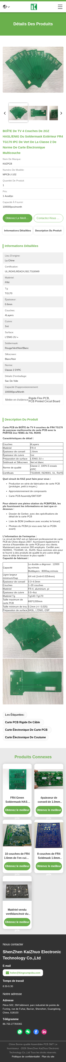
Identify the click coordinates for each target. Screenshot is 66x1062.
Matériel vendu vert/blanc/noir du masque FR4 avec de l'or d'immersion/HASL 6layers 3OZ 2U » (17, 912)
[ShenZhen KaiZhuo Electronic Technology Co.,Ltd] (33, 7)
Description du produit (48, 230)
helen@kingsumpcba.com (25, 972)
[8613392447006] (20, 1032)
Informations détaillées (17, 230)
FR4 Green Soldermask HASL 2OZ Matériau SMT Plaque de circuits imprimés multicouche (17, 800)
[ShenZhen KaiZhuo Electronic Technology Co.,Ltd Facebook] (36, 1032)
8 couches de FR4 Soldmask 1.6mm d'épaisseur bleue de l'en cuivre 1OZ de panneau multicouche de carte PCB (48, 856)
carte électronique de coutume (25, 737)
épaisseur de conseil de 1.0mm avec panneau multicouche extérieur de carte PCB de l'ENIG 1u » (49, 800)
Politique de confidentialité (26, 1056)
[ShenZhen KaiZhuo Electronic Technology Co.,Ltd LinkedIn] (44, 1032)
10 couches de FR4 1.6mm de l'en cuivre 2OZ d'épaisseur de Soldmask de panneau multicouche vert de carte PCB (17, 856)
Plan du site (48, 1056)
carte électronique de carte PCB (26, 729)
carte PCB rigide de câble (22, 722)
